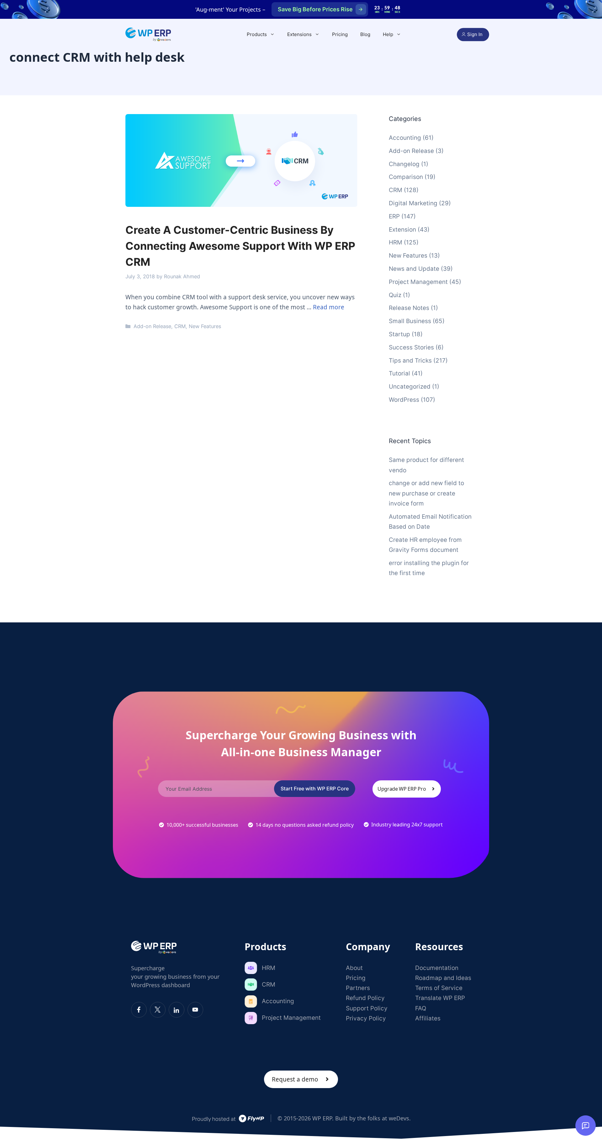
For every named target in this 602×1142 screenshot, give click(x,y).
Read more (328, 307)
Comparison (406, 177)
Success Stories (411, 347)
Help (388, 34)
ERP (394, 216)
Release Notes (409, 308)
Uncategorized (409, 386)
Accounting (405, 137)
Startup (399, 334)
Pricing (340, 34)
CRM (180, 326)
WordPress (404, 399)
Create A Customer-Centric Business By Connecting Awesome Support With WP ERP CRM (240, 245)
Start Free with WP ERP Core (315, 788)
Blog (365, 34)
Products (257, 34)
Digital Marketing (413, 203)
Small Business (410, 321)
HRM (395, 242)
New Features (205, 326)
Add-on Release (152, 326)
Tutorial (399, 373)
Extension (402, 229)
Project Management (418, 282)
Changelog (404, 164)
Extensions (299, 34)
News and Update (414, 268)
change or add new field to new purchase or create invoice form (426, 493)
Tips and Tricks (410, 360)
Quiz (395, 295)
